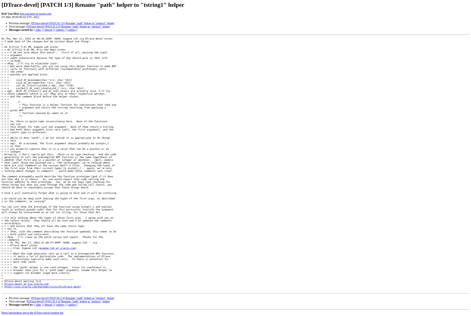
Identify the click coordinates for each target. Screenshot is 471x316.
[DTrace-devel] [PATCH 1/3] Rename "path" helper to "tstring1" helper (72, 23)
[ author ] (72, 29)
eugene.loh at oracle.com (57, 248)
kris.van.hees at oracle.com (35, 13)
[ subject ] (60, 29)
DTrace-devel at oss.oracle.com (26, 284)
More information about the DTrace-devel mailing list (32, 312)
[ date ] (38, 29)
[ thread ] (48, 29)
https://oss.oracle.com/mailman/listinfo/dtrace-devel (42, 286)
